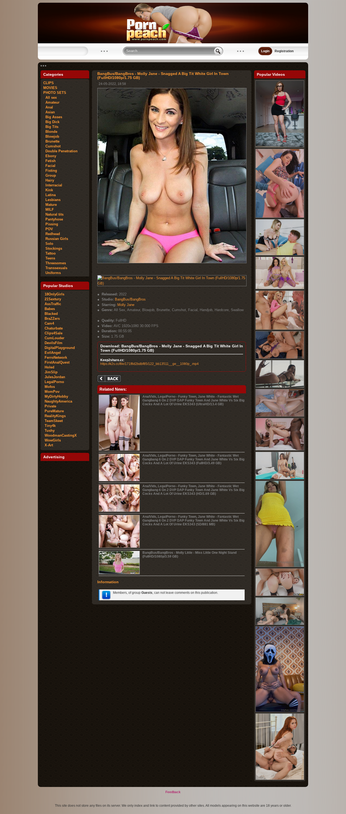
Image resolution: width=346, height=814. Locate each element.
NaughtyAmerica (58, 401)
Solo (48, 244)
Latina (49, 195)
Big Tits (50, 127)
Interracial (52, 185)
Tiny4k (50, 426)
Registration (284, 51)
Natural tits (53, 214)
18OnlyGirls (54, 294)
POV (48, 229)
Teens (49, 258)
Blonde (50, 132)
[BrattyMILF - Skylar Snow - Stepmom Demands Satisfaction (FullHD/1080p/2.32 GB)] (279, 146)
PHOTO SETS (54, 93)
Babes (50, 309)
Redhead (51, 234)
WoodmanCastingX (61, 435)
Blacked (51, 314)
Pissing (50, 224)
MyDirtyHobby (56, 396)
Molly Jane (125, 305)
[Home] (173, 42)
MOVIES (50, 88)
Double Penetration (60, 151)
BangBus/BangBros (130, 299)
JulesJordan (55, 377)
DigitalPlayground (60, 348)
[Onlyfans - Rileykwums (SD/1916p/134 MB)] (279, 711)
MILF (48, 209)
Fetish (49, 161)
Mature (50, 205)
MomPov (52, 392)
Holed (49, 367)
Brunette (51, 141)
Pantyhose (53, 219)
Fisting (50, 171)
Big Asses (52, 117)
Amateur (51, 102)
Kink (48, 190)
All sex (50, 97)
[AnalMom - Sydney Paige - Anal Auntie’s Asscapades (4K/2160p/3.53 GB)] (279, 254)
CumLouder (54, 338)
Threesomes (54, 263)
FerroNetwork (56, 357)
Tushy (50, 431)
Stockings (52, 248)
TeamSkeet (54, 421)
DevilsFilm (53, 343)
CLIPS (48, 83)
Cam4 (49, 323)
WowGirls (53, 440)
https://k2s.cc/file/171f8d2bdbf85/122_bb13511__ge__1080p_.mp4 (149, 364)
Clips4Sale (53, 333)
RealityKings (55, 416)
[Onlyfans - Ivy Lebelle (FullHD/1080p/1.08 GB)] (279, 624)
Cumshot (52, 146)
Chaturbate (54, 328)
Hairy (48, 180)
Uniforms (52, 273)
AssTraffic (53, 304)
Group (49, 175)
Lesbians (52, 200)
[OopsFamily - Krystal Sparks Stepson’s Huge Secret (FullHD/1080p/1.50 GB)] (279, 478)
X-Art (49, 445)
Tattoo (49, 253)
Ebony (49, 156)
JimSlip (51, 372)
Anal (48, 107)
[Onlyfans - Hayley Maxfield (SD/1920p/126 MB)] (279, 566)
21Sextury (53, 299)
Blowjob (51, 136)
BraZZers (52, 319)
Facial (49, 166)
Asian (49, 112)
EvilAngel (53, 353)
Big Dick (51, 122)
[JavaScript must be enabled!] (110, 379)
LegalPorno (54, 382)
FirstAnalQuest (57, 362)
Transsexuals (55, 268)
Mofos (50, 387)
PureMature (54, 411)
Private (50, 406)
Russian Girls (55, 239)
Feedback (173, 792)
